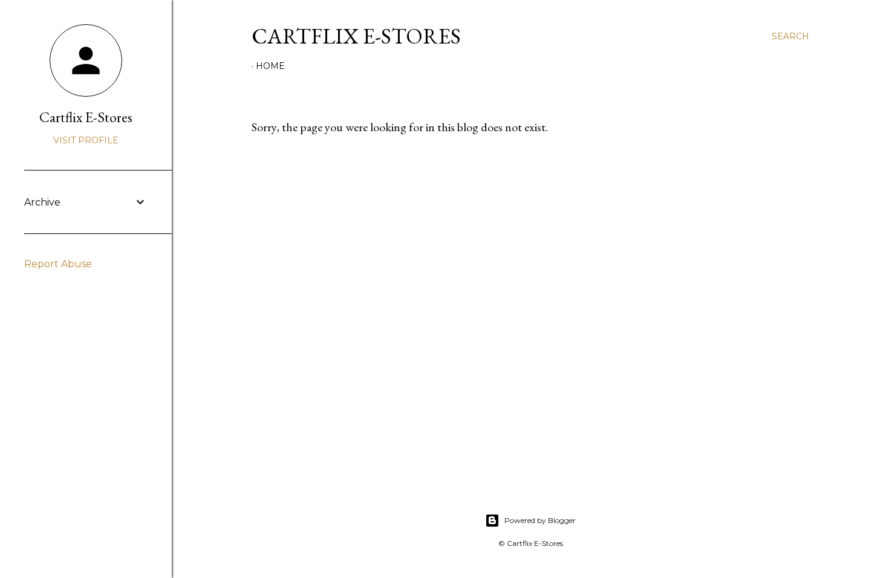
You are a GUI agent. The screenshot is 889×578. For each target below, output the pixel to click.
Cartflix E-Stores (356, 36)
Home (270, 65)
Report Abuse (58, 264)
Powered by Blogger (540, 520)
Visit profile (86, 140)
